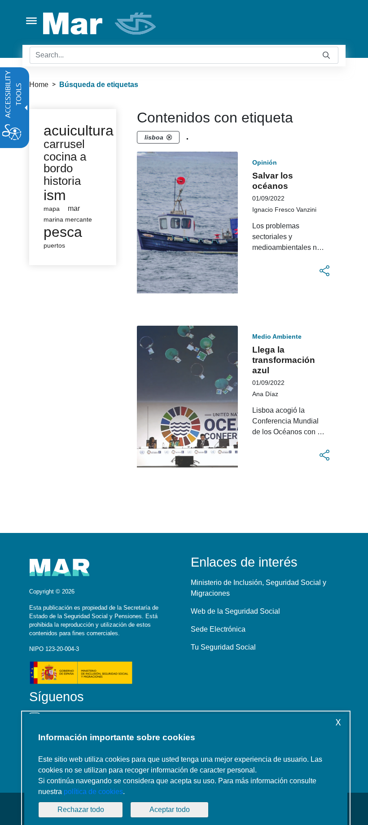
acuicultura (79, 130)
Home (38, 84)
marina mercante (68, 219)
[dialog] (185, 769)
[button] (324, 271)
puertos (54, 245)
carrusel (64, 144)
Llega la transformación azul (283, 360)
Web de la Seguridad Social (235, 611)
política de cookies (93, 791)
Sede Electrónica (218, 629)
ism (55, 195)
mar (74, 208)
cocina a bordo (65, 162)
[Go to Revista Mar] (100, 23)
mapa (52, 208)
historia (62, 181)
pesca (63, 232)
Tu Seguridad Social (223, 647)
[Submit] (326, 55)
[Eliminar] (169, 137)
